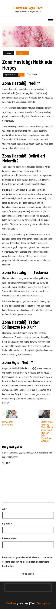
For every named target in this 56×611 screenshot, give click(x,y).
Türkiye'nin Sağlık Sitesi (28, 8)
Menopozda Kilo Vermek (7, 423)
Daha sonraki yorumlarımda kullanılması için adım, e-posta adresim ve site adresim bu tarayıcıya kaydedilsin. (27, 562)
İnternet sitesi (9, 538)
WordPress (11, 603)
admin (34, 74)
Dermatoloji (22, 53)
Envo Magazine (43, 603)
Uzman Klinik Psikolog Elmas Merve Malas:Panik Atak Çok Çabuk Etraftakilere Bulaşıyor (47, 431)
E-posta (7, 523)
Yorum (6, 462)
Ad (4, 509)
